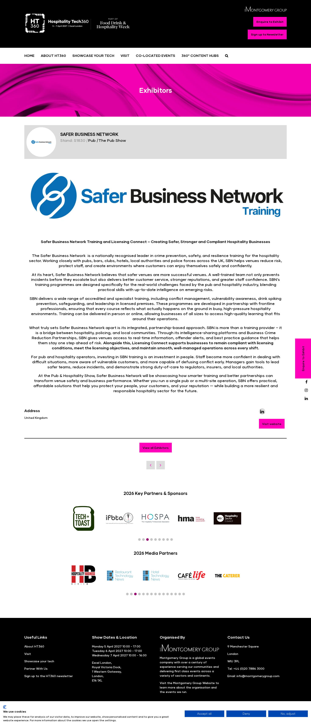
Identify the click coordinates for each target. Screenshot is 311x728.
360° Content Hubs (200, 55)
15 (183, 594)
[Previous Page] (150, 465)
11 (167, 594)
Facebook (306, 382)
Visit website (271, 424)
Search (226, 55)
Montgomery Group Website (194, 683)
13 (175, 594)
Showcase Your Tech (93, 55)
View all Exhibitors (156, 447)
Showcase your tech (39, 661)
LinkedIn (306, 398)
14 (179, 594)
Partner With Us (36, 668)
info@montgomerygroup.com (258, 676)
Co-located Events (155, 55)
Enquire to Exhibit (269, 21)
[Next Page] (160, 465)
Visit (125, 55)
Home (29, 55)
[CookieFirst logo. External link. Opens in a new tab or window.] (4, 707)
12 (171, 594)
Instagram (306, 390)
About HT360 (53, 55)
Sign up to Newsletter (267, 34)
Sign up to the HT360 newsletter (48, 676)
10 (163, 594)
